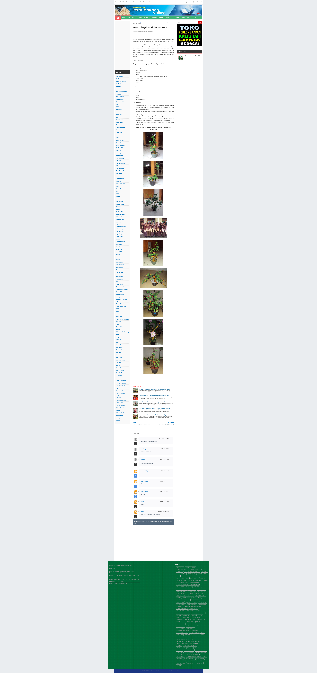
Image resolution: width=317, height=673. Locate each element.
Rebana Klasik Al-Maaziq (122, 332)
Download (118, 150)
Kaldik (117, 194)
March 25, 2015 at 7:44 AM (164, 449)
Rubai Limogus (144, 449)
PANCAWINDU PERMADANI (119, 273)
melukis (118, 254)
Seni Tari (118, 365)
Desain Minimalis (120, 145)
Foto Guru (118, 160)
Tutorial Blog (119, 402)
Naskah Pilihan (120, 264)
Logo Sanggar (119, 234)
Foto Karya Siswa (120, 163)
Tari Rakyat (119, 375)
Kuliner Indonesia (120, 217)
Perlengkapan (119, 297)
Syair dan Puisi (120, 373)
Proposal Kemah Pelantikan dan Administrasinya (153, 415)
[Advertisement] (122, 45)
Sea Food (118, 339)
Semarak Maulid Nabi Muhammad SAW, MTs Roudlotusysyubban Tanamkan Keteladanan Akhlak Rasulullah (122, 567)
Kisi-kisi (118, 209)
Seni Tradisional (120, 370)
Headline (118, 186)
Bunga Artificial (144, 439)
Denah (117, 137)
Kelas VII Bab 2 (120, 204)
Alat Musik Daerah (120, 78)
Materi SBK (119, 249)
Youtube (118, 420)
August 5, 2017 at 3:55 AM (164, 459)
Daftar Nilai (119, 135)
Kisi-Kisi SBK (119, 211)
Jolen (117, 191)
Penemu (118, 281)
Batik (117, 112)
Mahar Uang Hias (144, 18)
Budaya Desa (119, 119)
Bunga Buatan (119, 122)
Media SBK (119, 252)
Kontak (122, 2)
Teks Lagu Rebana (120, 385)
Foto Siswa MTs (120, 171)
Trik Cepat (118, 397)
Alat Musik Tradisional (121, 84)
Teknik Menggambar (121, 380)
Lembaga (168, 18)
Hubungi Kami (185, 18)
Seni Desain (119, 347)
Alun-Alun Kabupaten (121, 91)
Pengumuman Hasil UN (122, 289)
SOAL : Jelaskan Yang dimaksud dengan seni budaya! (191, 55)
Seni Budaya (119, 344)
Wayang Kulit (119, 418)
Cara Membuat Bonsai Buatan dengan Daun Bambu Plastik (156, 402)
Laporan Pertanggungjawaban (121, 225)
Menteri (118, 257)
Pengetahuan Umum (121, 286)
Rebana (118, 329)
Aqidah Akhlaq (119, 99)
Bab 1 (117, 104)
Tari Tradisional (120, 378)
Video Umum (119, 415)
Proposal (118, 321)
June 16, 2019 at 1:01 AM (164, 501)
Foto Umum (119, 173)
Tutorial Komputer (120, 405)
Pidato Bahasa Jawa (121, 306)
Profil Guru (119, 316)
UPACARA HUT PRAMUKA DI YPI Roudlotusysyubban (121, 584)
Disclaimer (135, 2)
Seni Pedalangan (120, 360)
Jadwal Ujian (119, 188)
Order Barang (119, 267)
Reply (135, 444)
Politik (117, 309)
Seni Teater (119, 367)
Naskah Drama (119, 262)
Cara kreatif (143, 459)
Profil (117, 314)
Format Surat (119, 155)
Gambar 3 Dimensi (120, 176)
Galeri (176, 18)
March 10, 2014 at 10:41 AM (164, 438)
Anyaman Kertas (120, 96)
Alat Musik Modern (121, 81)
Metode (118, 259)
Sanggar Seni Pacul (121, 337)
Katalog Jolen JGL (120, 201)
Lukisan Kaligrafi (120, 241)
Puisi (117, 324)
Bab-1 (117, 107)
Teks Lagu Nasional (121, 383)
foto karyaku (119, 165)
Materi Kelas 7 (119, 246)
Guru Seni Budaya (144, 471)
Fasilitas (154, 18)
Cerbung (118, 124)
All (116, 89)
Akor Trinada (119, 76)
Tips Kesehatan (120, 390)
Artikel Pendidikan (120, 101)
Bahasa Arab (119, 109)
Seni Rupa (118, 362)
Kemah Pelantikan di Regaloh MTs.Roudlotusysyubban (154, 389)
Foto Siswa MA (120, 168)
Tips (117, 388)
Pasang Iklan (119, 276)
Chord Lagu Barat (120, 127)
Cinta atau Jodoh (120, 130)
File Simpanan (119, 153)
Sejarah (118, 342)
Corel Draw (119, 132)
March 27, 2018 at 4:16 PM (164, 471)
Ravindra (178, 671)
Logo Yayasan (119, 236)
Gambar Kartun (120, 178)
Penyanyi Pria (119, 292)
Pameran (118, 269)
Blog (117, 117)
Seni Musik (119, 357)
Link (150, 2)
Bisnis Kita (119, 114)
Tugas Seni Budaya (121, 400)
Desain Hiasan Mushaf (121, 142)
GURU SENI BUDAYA (150, 671)
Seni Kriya (118, 352)
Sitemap (128, 2)
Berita (123, 18)
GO (200, 22)
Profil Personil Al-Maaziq (122, 319)
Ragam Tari (119, 326)
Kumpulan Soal (120, 219)
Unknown (142, 501)
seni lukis (118, 355)
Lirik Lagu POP (120, 231)
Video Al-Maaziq (120, 413)
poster (117, 311)
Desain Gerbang (120, 140)
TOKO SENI (194, 18)
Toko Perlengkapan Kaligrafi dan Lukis (121, 394)
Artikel (161, 18)
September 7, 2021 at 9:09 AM (163, 511)
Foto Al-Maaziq (120, 158)
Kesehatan (118, 206)
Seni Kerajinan (119, 349)
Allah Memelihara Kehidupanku (141, 424)
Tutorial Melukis (120, 407)
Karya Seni (119, 199)
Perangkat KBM (120, 294)
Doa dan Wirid (119, 148)
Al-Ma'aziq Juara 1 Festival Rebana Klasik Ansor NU (154, 395)
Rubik (117, 334)
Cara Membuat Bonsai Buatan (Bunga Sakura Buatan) (154, 408)
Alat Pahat (118, 86)
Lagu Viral (118, 222)
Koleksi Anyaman (120, 214)
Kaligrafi (118, 196)
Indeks (155, 2)
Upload (118, 410)
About (116, 2)
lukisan (118, 239)
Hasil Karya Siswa (120, 183)
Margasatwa (119, 244)
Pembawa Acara (120, 279)
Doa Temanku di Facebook (166, 424)
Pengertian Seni (120, 284)
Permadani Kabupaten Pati (121, 300)
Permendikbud (119, 303)
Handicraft (118, 181)
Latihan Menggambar (121, 228)
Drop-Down (143, 2)
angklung (118, 94)
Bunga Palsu (131, 18)
